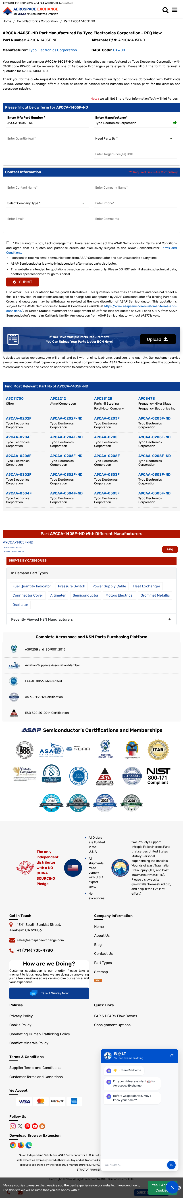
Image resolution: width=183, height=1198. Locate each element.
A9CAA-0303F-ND (154, 474)
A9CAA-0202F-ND (66, 418)
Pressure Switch (71, 586)
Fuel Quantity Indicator (31, 586)
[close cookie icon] (179, 1187)
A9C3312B (103, 398)
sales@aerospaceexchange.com (40, 940)
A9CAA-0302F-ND (66, 474)
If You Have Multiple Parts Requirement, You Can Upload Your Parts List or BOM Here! (79, 339)
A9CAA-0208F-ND (154, 456)
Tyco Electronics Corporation (37, 21)
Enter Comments (107, 213)
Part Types (103, 963)
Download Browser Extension (34, 1135)
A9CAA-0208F (107, 456)
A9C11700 (15, 398)
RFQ (170, 549)
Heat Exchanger (146, 586)
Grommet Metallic (155, 595)
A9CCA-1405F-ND (18, 542)
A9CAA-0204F (19, 437)
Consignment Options (112, 1025)
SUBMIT (24, 282)
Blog (98, 945)
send (171, 1165)
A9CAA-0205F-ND (154, 437)
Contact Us (103, 953)
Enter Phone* (104, 198)
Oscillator (20, 605)
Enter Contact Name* (22, 182)
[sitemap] (98, 981)
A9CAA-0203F (107, 418)
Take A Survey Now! (55, 993)
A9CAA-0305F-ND (154, 493)
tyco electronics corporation (53, 50)
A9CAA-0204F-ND (66, 437)
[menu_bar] (175, 10)
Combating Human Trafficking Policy (39, 1034)
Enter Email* (15, 213)
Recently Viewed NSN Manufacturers (42, 619)
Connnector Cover (27, 595)
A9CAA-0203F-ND (154, 418)
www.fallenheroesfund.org (151, 884)
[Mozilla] (21, 1145)
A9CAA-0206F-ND (66, 456)
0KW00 (119, 50)
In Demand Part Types (29, 573)
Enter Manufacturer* (111, 117)
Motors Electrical (119, 595)
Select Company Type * (24, 198)
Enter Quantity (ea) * (22, 133)
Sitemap (101, 972)
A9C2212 (58, 398)
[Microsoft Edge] (28, 1145)
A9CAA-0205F (107, 437)
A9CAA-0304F (19, 493)
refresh (172, 1055)
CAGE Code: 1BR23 (14, 551)
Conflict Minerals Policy (28, 1043)
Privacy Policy (21, 1016)
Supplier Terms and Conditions (34, 1068)
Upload (155, 339)
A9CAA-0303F (107, 474)
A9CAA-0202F (18, 418)
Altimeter (58, 595)
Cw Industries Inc (13, 547)
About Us (102, 935)
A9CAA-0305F (107, 493)
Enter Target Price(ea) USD (114, 149)
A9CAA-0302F (18, 474)
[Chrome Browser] (13, 1145)
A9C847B (146, 398)
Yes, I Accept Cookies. (162, 1187)
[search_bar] (166, 10)
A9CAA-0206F (18, 456)
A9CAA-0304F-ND (66, 493)
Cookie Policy (20, 1025)
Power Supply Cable (109, 586)
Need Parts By (105, 133)
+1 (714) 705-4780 (35, 950)
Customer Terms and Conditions (36, 1077)
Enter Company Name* (111, 182)
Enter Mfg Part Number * (26, 117)
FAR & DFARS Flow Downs (115, 1016)
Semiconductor (85, 595)
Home (7, 21)
